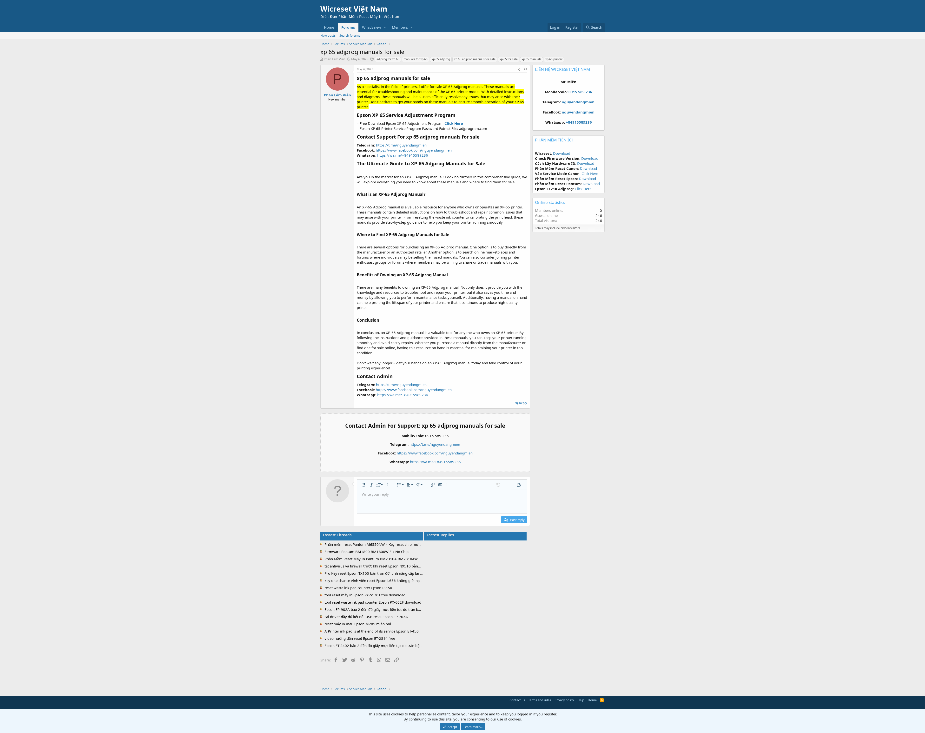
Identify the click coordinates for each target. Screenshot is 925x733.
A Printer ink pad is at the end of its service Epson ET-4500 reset (377, 631)
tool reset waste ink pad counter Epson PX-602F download (372, 602)
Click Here (589, 173)
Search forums (349, 35)
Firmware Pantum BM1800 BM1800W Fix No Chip (366, 551)
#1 (525, 69)
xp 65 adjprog (441, 59)
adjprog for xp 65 (388, 59)
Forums (348, 27)
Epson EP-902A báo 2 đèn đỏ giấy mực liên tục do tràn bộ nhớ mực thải (383, 609)
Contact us (517, 700)
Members (400, 27)
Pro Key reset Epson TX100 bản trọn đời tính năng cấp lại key (375, 573)
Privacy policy (564, 700)
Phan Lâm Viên (334, 59)
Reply (523, 403)
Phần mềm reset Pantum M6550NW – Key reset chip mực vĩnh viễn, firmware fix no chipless (401, 544)
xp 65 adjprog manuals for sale (475, 59)
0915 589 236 (580, 91)
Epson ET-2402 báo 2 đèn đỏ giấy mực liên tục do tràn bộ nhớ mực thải (383, 645)
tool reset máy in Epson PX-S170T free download (364, 595)
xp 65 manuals (531, 59)
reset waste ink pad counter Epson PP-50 (358, 587)
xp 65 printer (553, 59)
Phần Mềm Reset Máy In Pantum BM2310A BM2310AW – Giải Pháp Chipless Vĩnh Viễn (396, 558)
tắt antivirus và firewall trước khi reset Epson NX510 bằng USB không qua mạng (390, 566)
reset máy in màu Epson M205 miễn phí (357, 623)
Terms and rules (539, 700)
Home (329, 27)
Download (561, 153)
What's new (371, 27)
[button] (385, 27)
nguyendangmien (578, 102)
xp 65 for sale (509, 59)
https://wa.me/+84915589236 (402, 155)
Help (580, 700)
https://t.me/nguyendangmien (401, 145)
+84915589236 (579, 122)
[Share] (519, 69)
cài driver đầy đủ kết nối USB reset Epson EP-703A (366, 616)
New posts (328, 35)
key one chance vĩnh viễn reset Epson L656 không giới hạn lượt (377, 580)
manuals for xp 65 (415, 59)
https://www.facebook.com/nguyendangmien (414, 150)
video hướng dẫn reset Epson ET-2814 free (359, 638)
